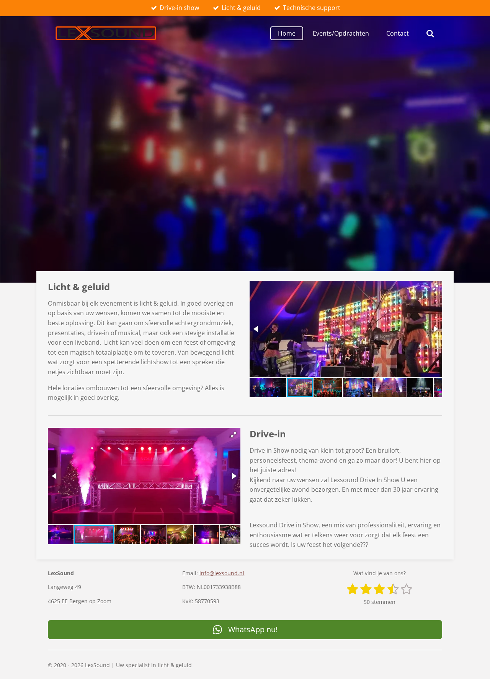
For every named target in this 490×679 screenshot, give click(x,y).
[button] (435, 287)
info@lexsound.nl (221, 573)
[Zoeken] (430, 33)
